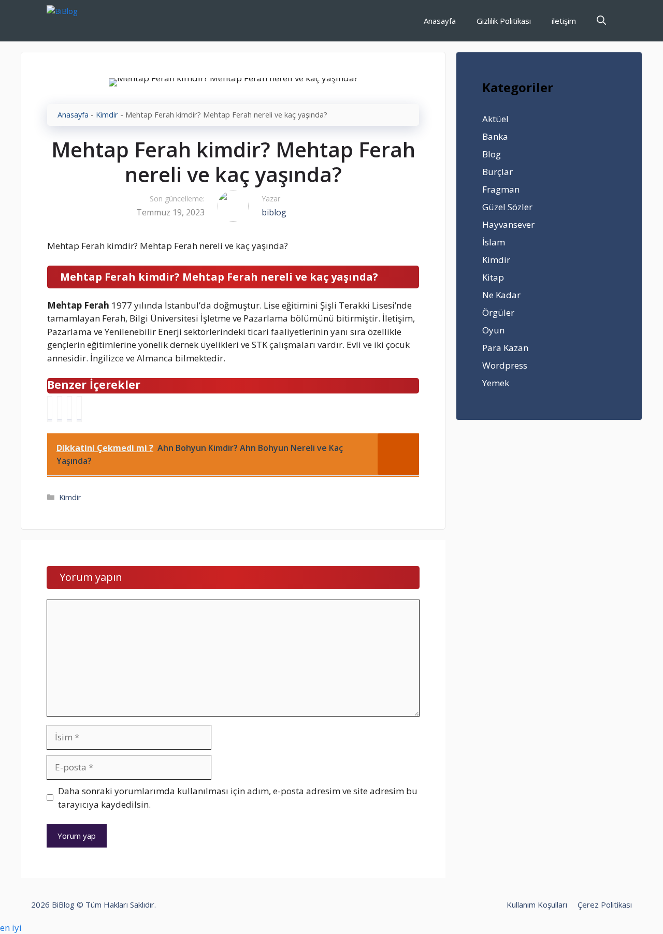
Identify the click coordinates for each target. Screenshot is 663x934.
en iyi (11, 927)
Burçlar (497, 172)
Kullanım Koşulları (537, 904)
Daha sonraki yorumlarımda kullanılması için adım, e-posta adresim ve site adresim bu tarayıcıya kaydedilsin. (237, 797)
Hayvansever (508, 224)
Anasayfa (440, 21)
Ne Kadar (501, 295)
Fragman (501, 189)
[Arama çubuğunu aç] (601, 20)
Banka (495, 136)
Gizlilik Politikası (504, 21)
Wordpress (504, 365)
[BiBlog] (78, 20)
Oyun (493, 330)
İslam (493, 242)
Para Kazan (505, 348)
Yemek (495, 383)
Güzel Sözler (507, 207)
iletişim (564, 21)
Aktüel (495, 119)
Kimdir (107, 115)
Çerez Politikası (605, 904)
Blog (491, 154)
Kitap (493, 277)
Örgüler (498, 312)
